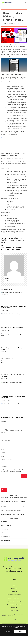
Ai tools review (4, 521)
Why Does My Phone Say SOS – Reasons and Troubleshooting (13, 307)
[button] (25, 2)
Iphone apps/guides (5, 529)
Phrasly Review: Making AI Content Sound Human (12, 514)
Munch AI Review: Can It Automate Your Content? (12, 418)
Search (2, 483)
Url (1, 463)
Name (2, 449)
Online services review (6, 532)
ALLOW (20, 631)
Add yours (3, 432)
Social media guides (5, 536)
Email (2, 456)
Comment (3, 437)
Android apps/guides (6, 525)
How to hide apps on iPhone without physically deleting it (14, 348)
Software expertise (5, 540)
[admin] (14, 265)
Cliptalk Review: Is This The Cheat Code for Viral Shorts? (13, 375)
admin (17, 23)
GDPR (16, 627)
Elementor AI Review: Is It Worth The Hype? (11, 510)
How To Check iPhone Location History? (12, 327)
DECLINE (8, 631)
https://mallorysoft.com (9, 280)
